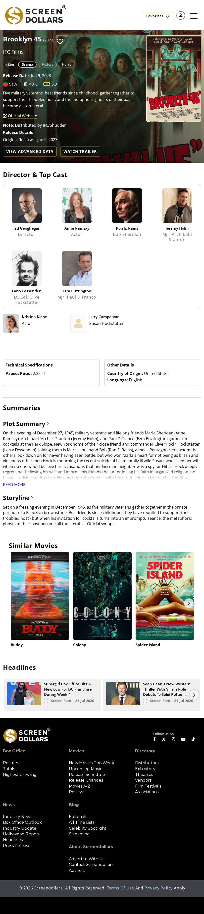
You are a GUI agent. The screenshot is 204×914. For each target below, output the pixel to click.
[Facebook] (154, 739)
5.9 (54, 84)
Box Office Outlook (22, 822)
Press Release (16, 845)
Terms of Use (120, 888)
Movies (76, 751)
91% (13, 84)
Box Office (14, 751)
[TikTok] (193, 739)
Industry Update (19, 828)
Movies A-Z (79, 786)
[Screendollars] (35, 14)
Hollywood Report (21, 834)
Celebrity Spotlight (87, 828)
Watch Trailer (80, 151)
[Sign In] (180, 15)
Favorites (155, 16)
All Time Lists (81, 822)
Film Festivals (148, 786)
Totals (9, 768)
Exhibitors (145, 768)
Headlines (13, 839)
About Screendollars (91, 846)
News (9, 804)
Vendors (143, 780)
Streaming (79, 834)
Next (189, 603)
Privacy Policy (159, 888)
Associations (146, 792)
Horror (67, 64)
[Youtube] (183, 739)
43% (33, 84)
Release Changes (86, 780)
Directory (145, 751)
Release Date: (16, 75)
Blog (74, 804)
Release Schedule (87, 774)
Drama (27, 64)
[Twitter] (164, 739)
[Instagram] (173, 739)
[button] (60, 41)
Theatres (144, 774)
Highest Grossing (20, 774)
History (47, 64)
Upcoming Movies (86, 768)
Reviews (77, 792)
